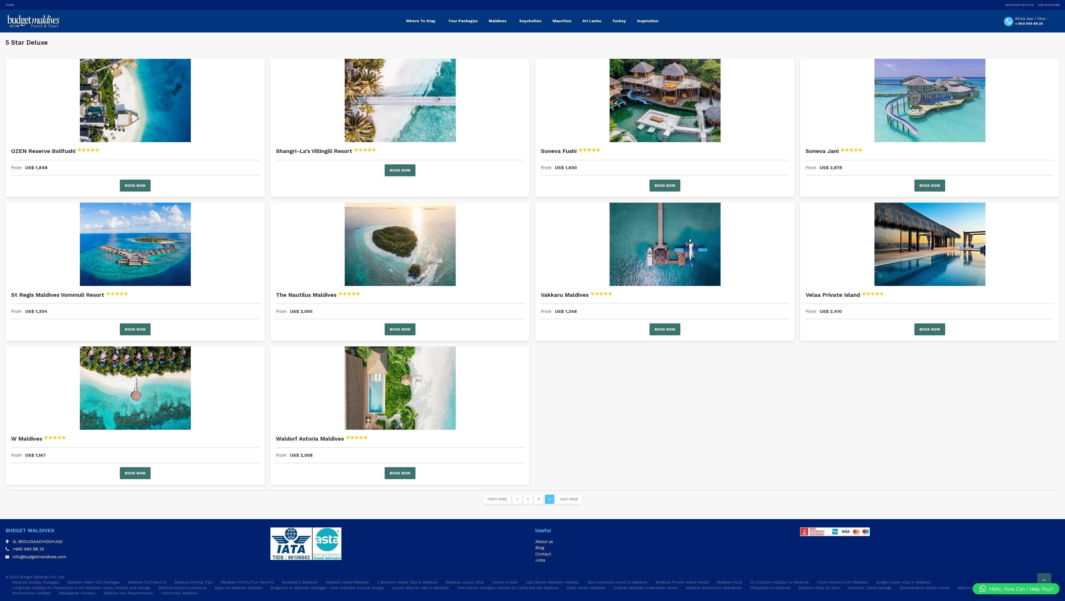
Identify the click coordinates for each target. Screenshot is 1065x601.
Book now (135, 185)
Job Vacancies (1048, 4)
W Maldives (38, 438)
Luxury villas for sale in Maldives (420, 588)
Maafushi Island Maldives (347, 582)
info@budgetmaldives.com (39, 556)
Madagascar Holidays (77, 593)
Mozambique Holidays (31, 593)
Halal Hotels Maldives (586, 588)
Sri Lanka (591, 21)
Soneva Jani (834, 151)
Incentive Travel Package (870, 588)
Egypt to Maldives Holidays (238, 588)
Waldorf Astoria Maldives (322, 438)
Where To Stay (420, 21)
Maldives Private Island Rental (682, 582)
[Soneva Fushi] (665, 100)
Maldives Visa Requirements (128, 593)
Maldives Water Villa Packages (93, 582)
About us (544, 541)
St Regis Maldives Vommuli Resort (69, 294)
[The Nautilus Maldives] (400, 244)
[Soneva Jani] (929, 100)
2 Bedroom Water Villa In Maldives (407, 582)
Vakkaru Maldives (576, 294)
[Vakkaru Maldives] (665, 244)
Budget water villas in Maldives (903, 582)
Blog (539, 547)
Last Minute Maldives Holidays (552, 582)
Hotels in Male (505, 582)
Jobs (540, 560)
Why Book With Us (1019, 4)
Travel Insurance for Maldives (842, 582)
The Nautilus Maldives (318, 294)
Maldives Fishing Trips (193, 582)
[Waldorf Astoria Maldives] (400, 388)
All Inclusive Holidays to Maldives (779, 582)
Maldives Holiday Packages (35, 582)
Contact (543, 554)
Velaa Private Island (845, 294)
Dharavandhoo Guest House (924, 588)
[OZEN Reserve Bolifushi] (135, 100)
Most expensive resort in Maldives (617, 582)
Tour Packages (463, 21)
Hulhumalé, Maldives (179, 593)
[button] (1016, 588)
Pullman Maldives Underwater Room (645, 588)
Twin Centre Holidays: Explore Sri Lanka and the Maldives (508, 588)
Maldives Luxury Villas (465, 582)
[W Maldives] (135, 388)
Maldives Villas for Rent (819, 588)
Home (10, 4)
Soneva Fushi (570, 151)
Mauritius (561, 21)
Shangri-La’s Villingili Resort (326, 151)
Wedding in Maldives (300, 582)
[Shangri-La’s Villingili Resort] (400, 100)
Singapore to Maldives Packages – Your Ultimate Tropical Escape (327, 588)
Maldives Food (729, 582)
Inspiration (647, 21)
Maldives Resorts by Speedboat (714, 588)
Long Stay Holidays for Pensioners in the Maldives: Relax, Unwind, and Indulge (81, 588)
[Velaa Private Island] (929, 244)
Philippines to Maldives (770, 588)
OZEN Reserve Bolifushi (55, 151)
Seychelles (530, 21)
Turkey (619, 21)
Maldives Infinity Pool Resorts (247, 582)
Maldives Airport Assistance (182, 588)
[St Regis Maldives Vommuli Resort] (135, 244)
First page (497, 499)
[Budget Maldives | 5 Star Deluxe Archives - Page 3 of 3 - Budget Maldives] (33, 21)
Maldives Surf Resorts (147, 582)
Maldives (497, 21)
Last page (569, 499)
